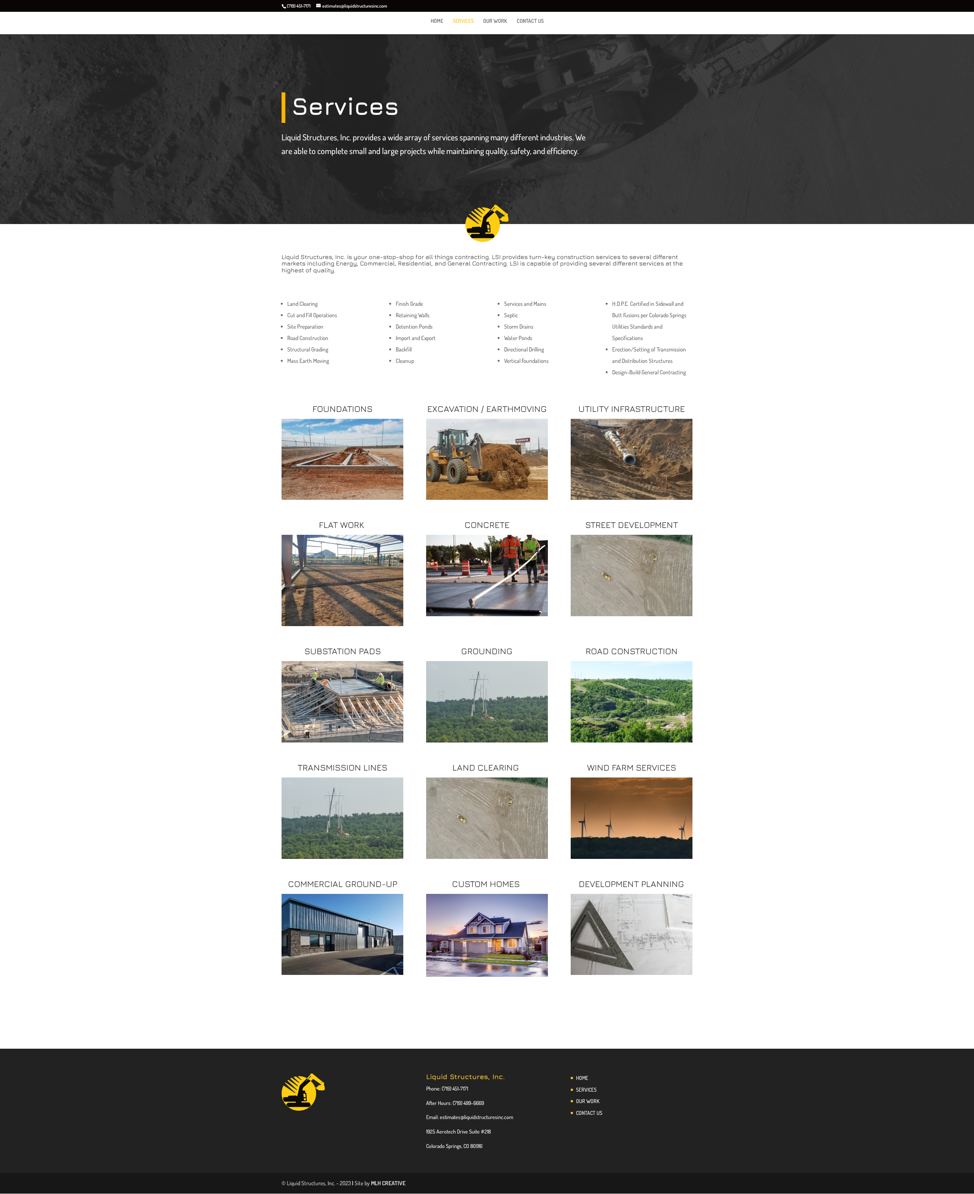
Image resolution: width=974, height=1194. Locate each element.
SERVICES (463, 21)
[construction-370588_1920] (631, 973)
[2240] (342, 973)
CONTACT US (530, 21)
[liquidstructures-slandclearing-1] (631, 614)
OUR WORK (495, 21)
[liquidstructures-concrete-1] (487, 614)
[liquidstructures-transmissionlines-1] (487, 740)
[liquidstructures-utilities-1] (631, 497)
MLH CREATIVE (388, 1183)
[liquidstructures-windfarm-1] (631, 857)
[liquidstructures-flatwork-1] (342, 624)
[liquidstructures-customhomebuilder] (487, 974)
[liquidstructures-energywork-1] (631, 740)
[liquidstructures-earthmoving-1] (487, 497)
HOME (437, 21)
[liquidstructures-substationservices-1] (342, 740)
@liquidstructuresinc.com (486, 1117)
